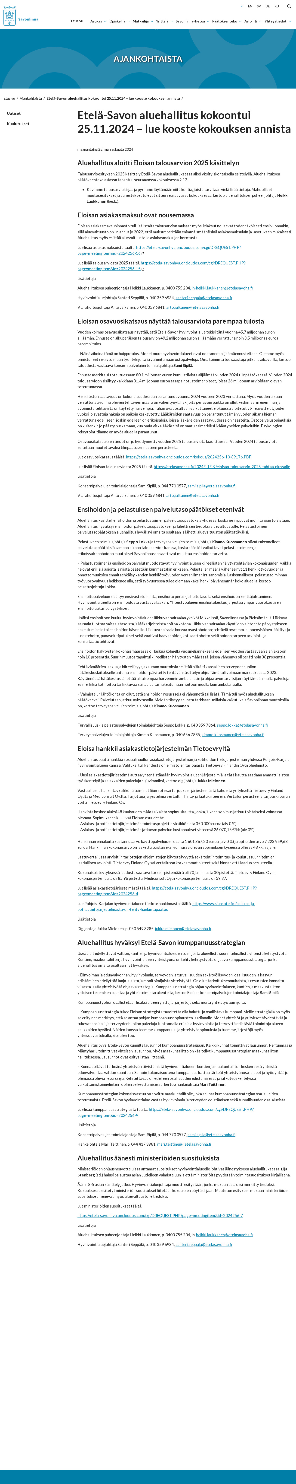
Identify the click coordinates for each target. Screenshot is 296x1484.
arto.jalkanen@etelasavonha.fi (192, 307)
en (250, 6)
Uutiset (14, 113)
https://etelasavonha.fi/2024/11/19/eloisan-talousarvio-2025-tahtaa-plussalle (222, 466)
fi (242, 6)
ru (276, 6)
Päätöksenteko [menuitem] (224, 21)
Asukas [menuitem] (96, 21)
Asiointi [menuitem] (250, 21)
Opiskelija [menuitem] (117, 21)
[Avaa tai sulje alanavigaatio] (105, 21)
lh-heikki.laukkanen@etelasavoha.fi (222, 288)
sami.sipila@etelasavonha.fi (211, 485)
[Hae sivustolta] (289, 6)
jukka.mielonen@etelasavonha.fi (183, 928)
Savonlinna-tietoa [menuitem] (190, 21)
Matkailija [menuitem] (141, 21)
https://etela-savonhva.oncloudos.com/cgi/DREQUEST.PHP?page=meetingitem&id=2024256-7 (160, 1215)
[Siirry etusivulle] (27, 14)
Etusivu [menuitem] (77, 21)
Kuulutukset (18, 123)
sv (259, 6)
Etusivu (9, 98)
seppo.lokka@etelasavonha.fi (242, 725)
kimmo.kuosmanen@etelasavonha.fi (233, 734)
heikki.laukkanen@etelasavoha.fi (224, 1234)
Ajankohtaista (31, 98)
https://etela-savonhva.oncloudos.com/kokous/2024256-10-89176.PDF (188, 456)
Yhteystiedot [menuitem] (276, 21)
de (268, 6)
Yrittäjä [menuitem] (162, 21)
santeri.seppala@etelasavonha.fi (204, 297)
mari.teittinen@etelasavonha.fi (184, 1144)
